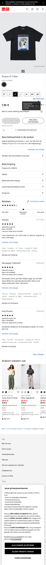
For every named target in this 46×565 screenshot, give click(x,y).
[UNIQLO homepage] (5, 9)
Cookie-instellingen (23, 558)
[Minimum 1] (5, 121)
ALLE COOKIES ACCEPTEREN (23, 545)
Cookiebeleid (16, 539)
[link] (25, 3)
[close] (2, 3)
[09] (4, 84)
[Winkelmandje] (37, 9)
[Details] (41, 111)
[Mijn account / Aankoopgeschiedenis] (32, 9)
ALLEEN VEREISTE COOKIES (23, 552)
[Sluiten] (36, 105)
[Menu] (42, 9)
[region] (23, 525)
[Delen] (4, 130)
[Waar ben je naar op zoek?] (27, 9)
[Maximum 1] (17, 121)
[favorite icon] (18, 392)
